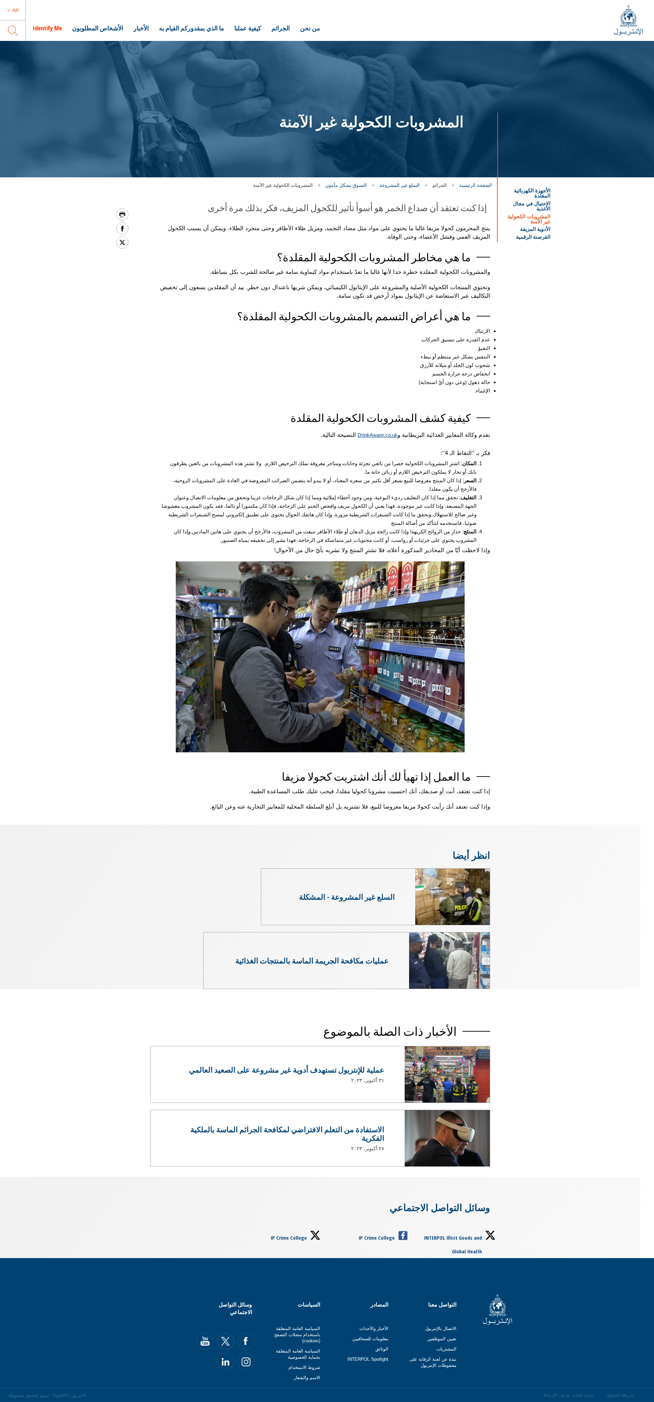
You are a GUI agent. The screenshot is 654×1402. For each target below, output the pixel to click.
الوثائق (381, 1349)
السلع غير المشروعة (399, 185)
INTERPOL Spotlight (367, 1359)
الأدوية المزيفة (535, 229)
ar (15, 10)
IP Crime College (377, 1237)
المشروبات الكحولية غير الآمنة (529, 219)
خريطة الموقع (620, 1395)
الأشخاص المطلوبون (97, 28)
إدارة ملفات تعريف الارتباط (568, 1395)
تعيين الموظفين (441, 1338)
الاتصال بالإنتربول (440, 1328)
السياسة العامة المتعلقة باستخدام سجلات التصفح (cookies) (297, 1334)
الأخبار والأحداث (373, 1328)
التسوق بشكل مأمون (346, 185)
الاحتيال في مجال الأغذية (531, 206)
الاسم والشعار (307, 1377)
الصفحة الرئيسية (475, 185)
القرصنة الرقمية (533, 236)
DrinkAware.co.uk (378, 435)
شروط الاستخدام (304, 1367)
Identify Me (47, 28)
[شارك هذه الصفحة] (122, 228)
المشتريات (446, 1349)
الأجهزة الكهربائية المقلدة (532, 193)
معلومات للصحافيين (370, 1338)
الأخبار (141, 28)
